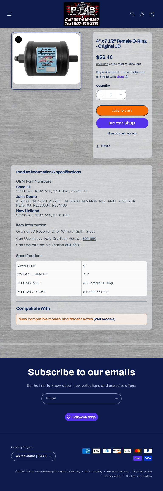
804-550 (89, 239)
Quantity (103, 85)
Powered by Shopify (67, 471)
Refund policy (94, 471)
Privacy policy (113, 476)
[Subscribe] (116, 398)
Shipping (102, 64)
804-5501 (73, 245)
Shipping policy (142, 471)
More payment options (122, 133)
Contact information (139, 476)
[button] (9, 14)
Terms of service (117, 471)
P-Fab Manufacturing (40, 471)
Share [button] (105, 146)
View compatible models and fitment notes (67, 319)
